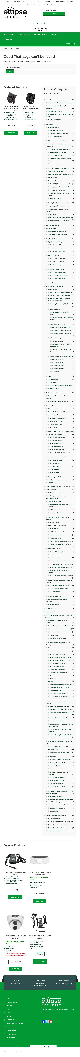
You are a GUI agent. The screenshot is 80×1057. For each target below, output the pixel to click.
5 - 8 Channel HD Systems (57, 251)
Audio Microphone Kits (57, 130)
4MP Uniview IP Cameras (57, 660)
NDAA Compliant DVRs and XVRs (60, 452)
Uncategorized (50, 612)
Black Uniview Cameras (57, 666)
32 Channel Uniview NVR (57, 766)
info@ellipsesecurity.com (64, 983)
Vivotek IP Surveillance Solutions (56, 815)
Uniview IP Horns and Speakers (59, 718)
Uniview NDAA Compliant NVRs (59, 752)
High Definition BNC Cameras (57, 526)
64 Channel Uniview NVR (57, 777)
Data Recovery (31, 4)
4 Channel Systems (58, 365)
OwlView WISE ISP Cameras (58, 673)
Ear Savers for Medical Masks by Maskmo (60, 292)
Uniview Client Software (57, 808)
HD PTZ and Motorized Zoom (59, 588)
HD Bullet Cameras (56, 535)
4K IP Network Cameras (55, 493)
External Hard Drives (56, 421)
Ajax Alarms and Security (53, 225)
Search (54, 13)
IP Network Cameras (54, 549)
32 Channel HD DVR (56, 440)
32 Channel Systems (58, 362)
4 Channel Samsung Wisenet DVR (62, 330)
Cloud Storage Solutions (57, 418)
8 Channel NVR (54, 472)
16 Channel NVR (55, 463)
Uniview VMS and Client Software (58, 805)
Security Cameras (51, 490)
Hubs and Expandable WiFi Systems (59, 295)
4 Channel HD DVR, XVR (57, 443)
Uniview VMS (54, 811)
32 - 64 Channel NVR (56, 466)
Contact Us (48, 1)
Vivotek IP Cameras (54, 819)
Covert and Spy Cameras (55, 501)
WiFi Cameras (52, 382)
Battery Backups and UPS (58, 152)
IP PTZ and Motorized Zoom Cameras (61, 564)
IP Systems (55, 371)
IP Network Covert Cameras (58, 513)
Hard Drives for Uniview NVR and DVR (61, 709)
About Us (25, 1)
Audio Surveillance (53, 127)
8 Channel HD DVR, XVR (57, 449)
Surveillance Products (59, 1)
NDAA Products (24, 34)
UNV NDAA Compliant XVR (58, 638)
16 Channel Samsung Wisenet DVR (62, 327)
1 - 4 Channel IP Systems (57, 258)
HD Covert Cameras (56, 510)
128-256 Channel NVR (56, 460)
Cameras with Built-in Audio (59, 133)
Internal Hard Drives (56, 424)
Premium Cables (53, 181)
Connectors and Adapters (56, 171)
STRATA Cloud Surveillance (54, 609)
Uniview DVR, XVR (53, 632)
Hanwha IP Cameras (54, 522)
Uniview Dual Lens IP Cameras (57, 629)
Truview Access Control (55, 111)
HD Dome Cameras (55, 538)
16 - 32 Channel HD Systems (58, 248)
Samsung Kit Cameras (54, 596)
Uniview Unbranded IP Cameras (59, 687)
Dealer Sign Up (41, 4)
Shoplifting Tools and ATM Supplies (59, 206)
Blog (35, 1)
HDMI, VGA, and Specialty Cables (60, 187)
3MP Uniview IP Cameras (57, 654)
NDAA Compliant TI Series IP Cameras (61, 575)
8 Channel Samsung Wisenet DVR (62, 333)
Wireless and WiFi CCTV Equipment (59, 220)
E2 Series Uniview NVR (56, 783)
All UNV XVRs (54, 635)
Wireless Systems (53, 388)
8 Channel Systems (58, 368)
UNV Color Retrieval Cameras (59, 693)
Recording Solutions (52, 406)
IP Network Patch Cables (57, 190)
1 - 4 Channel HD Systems (57, 245)
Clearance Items (51, 228)
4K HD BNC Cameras (56, 529)
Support (40, 1)
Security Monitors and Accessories (58, 203)
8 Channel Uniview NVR (57, 780)
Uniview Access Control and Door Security (61, 626)
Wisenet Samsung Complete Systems (61, 356)
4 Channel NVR (54, 469)
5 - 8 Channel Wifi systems (58, 278)
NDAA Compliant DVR (54, 477)
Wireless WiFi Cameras (55, 604)
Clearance (55, 34)
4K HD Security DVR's (56, 446)
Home (7, 1)
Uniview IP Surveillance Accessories (59, 706)
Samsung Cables (55, 309)
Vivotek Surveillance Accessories (58, 825)
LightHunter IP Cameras (57, 669)
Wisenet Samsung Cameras (58, 338)
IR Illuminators (52, 178)
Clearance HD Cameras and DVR (57, 231)
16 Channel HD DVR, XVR (57, 437)
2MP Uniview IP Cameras (57, 651)
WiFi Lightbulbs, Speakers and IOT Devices (61, 385)
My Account (70, 1)
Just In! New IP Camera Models (59, 567)
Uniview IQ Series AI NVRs (57, 787)
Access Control (50, 100)
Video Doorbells (53, 376)
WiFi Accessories (53, 379)
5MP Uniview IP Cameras (57, 663)
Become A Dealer (15, 1)
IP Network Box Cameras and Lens (60, 561)
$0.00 (69, 44)
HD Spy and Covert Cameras (54, 283)
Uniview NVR (52, 756)
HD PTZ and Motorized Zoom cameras (61, 541)
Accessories (49, 124)
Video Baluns (52, 214)
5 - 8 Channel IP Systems (57, 265)
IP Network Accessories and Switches (59, 174)
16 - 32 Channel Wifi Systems (59, 275)
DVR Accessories (53, 409)
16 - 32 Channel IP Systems (58, 262)
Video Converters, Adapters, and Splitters (61, 217)
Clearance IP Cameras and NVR (57, 234)
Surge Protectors (55, 164)
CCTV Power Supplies (56, 155)
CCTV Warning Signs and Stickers (58, 168)
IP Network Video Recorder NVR (57, 457)
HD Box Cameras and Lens (58, 532)
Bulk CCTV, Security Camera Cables (61, 184)
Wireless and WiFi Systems (56, 269)
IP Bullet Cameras (55, 555)
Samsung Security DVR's (57, 324)
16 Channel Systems (58, 359)
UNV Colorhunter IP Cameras (59, 696)
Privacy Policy (50, 4)
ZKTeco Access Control (55, 120)
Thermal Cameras (55, 676)
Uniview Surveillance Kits (55, 796)
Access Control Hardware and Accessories (61, 103)
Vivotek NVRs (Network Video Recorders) (60, 822)
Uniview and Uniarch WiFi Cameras (60, 684)
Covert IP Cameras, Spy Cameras (60, 552)
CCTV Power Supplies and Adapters (59, 149)
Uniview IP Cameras (54, 648)
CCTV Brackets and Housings (57, 141)
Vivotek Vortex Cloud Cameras (57, 828)
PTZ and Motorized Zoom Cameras (58, 585)
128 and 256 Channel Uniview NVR (60, 760)
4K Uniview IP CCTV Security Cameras (61, 657)
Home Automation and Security (55, 286)
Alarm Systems (52, 289)
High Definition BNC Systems (57, 242)
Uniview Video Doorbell (57, 690)
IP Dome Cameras (55, 558)
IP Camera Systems (54, 255)
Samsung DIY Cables (56, 198)
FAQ (31, 1)
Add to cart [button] (11, 133)
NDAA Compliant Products (54, 393)
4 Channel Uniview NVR (57, 769)
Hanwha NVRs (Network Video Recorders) (60, 412)
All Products (9, 34)
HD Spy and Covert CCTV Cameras (60, 544)
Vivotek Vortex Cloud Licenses (57, 831)
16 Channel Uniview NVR (57, 763)
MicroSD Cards (54, 427)
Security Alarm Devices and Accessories (58, 487)
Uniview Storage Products (58, 721)
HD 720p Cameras (57, 341)
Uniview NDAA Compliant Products (58, 401)
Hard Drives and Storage (55, 415)
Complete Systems (51, 239)
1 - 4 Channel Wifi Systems (58, 272)
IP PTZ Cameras (55, 591)
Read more (30, 133)
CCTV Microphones (56, 136)
